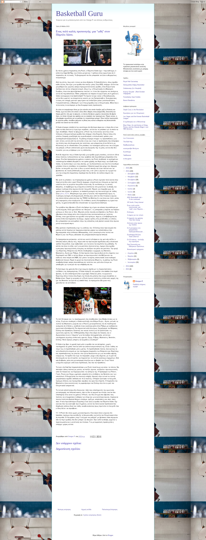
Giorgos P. (139, 281)
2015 (128, 171)
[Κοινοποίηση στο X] (96, 436)
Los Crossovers (128, 138)
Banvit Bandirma (129, 100)
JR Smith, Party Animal (135, 202)
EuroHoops (127, 152)
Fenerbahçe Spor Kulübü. (132, 97)
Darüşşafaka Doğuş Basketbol (133, 85)
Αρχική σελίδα (86, 509)
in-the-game (127, 159)
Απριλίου (131, 253)
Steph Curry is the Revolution (133, 110)
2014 (128, 266)
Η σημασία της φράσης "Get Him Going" (135, 219)
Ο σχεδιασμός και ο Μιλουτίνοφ (134, 122)
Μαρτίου (131, 256)
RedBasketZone (128, 145)
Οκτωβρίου (132, 180)
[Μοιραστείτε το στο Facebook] (98, 436)
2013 (128, 269)
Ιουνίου (130, 192)
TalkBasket (127, 155)
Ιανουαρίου (132, 262)
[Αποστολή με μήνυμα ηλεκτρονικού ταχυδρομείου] (91, 436)
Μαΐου (130, 195)
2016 (128, 168)
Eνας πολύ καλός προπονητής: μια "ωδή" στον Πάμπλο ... (136, 207)
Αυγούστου (132, 186)
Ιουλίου (130, 189)
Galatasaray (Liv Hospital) (132, 88)
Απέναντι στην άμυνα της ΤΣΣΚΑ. (134, 224)
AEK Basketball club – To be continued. (135, 198)
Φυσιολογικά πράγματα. (135, 249)
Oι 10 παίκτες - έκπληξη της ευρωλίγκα (135, 240)
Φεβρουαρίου (132, 259)
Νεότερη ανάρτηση (64, 509)
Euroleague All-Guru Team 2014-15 (134, 235)
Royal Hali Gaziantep (130, 81)
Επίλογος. (130, 212)
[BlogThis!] (93, 436)
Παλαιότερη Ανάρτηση (109, 509)
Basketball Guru (79, 13)
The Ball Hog (127, 142)
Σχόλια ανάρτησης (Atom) (92, 515)
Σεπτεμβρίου (132, 183)
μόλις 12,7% (64, 193)
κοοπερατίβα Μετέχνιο (131, 148)
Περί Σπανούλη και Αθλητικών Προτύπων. (135, 245)
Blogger (110, 535)
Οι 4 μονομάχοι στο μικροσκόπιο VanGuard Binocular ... (135, 230)
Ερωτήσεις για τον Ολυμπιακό (133, 113)
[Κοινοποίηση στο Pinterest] (100, 436)
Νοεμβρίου (131, 177)
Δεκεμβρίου (132, 174)
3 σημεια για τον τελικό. (135, 215)
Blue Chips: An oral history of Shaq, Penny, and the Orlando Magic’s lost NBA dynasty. (135, 127)
